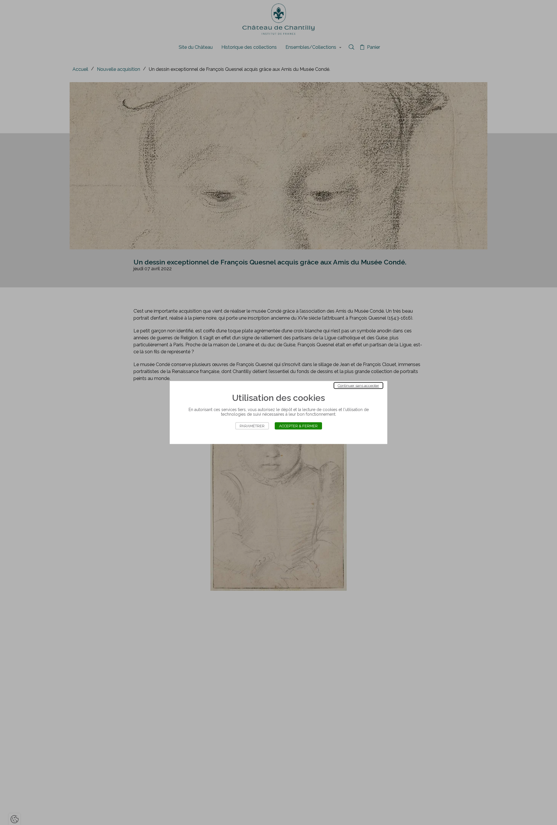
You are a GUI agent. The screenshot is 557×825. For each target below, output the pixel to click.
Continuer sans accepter (358, 385)
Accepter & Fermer (298, 426)
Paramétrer (252, 426)
